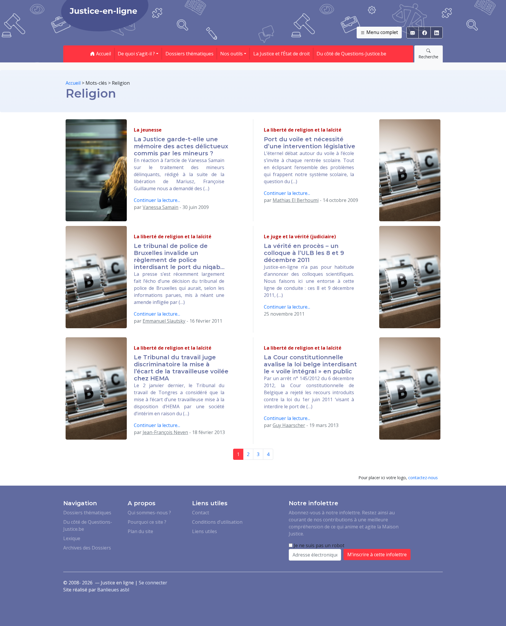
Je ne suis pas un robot (318, 545)
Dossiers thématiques (189, 53)
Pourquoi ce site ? (147, 522)
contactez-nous (423, 477)
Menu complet (381, 32)
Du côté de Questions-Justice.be (351, 53)
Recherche (428, 56)
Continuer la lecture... (157, 200)
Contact (200, 512)
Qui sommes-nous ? (149, 512)
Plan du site (140, 531)
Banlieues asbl (113, 589)
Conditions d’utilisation (217, 522)
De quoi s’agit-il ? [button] (136, 53)
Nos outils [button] (231, 53)
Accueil (103, 53)
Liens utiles (204, 531)
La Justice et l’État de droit (281, 53)
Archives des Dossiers (87, 548)
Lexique (71, 538)
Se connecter (153, 582)
